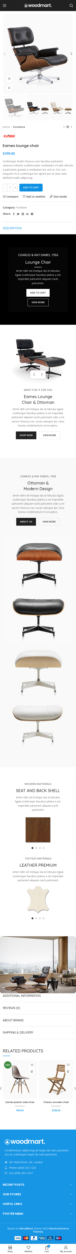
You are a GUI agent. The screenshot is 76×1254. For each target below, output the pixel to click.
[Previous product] (64, 127)
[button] (68, 1071)
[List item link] (38, 1168)
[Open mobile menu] (4, 5)
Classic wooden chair (56, 1102)
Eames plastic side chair (20, 1102)
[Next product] (71, 127)
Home (6, 127)
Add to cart (31, 187)
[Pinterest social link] (22, 214)
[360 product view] (9, 78)
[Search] (71, 5)
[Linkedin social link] (27, 214)
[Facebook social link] (14, 214)
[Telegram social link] (32, 214)
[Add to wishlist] (32, 1065)
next (42, 374)
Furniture (19, 127)
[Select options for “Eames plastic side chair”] (32, 1071)
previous (34, 374)
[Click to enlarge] (9, 88)
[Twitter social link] (18, 214)
